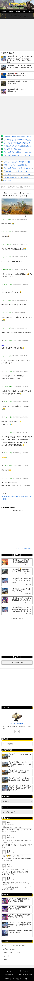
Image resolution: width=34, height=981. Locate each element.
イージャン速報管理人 (17, 723)
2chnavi (4, 959)
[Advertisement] (17, 31)
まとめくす (5, 956)
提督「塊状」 (7, 180)
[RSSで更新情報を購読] (18, 731)
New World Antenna (8, 949)
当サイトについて (25, 971)
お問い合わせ (9, 974)
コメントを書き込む (17, 662)
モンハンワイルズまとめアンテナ (13, 945)
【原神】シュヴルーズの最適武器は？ (16, 165)
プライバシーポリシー (25, 974)
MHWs (5, 507)
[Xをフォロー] (15, 731)
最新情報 (12, 507)
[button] (30, 744)
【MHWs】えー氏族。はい (12, 149)
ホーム (9, 971)
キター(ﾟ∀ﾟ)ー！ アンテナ (11, 952)
